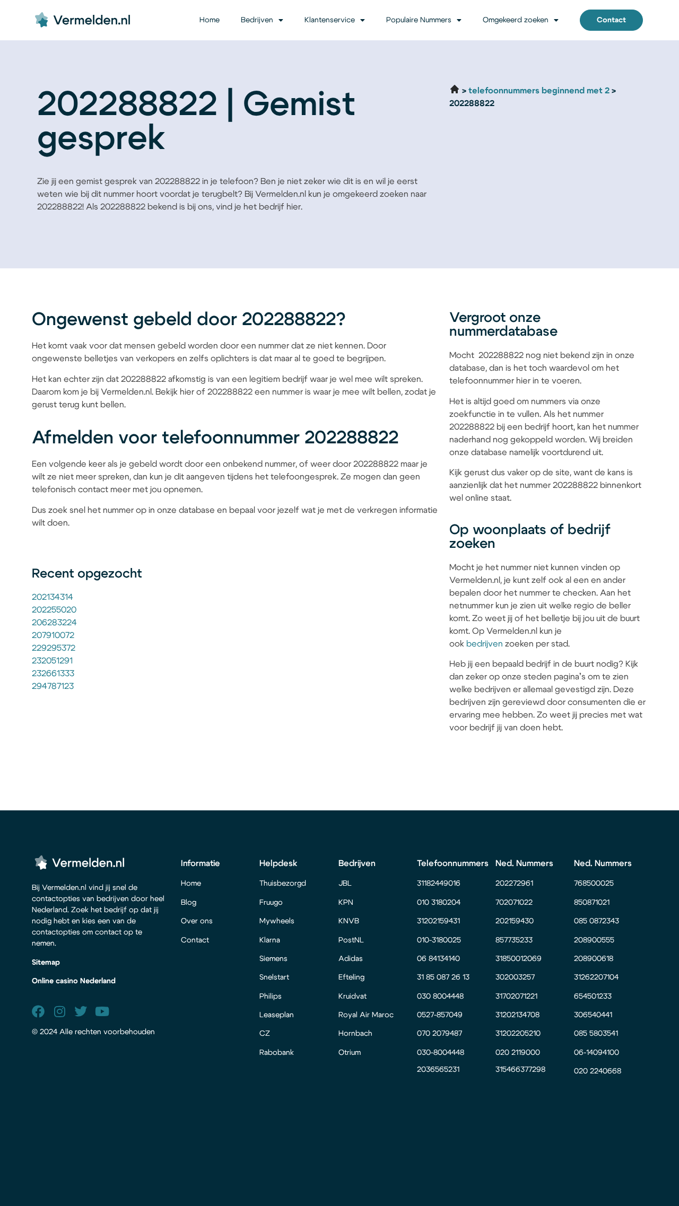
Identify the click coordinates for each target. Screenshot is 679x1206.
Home (209, 20)
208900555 (594, 940)
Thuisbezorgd (282, 883)
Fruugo (271, 902)
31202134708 (517, 1015)
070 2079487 (439, 1033)
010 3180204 (438, 902)
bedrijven (484, 644)
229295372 (53, 648)
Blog (188, 902)
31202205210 (518, 1033)
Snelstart (274, 977)
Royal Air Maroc (367, 1015)
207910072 (53, 635)
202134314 (52, 597)
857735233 (514, 940)
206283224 (54, 622)
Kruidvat (352, 996)
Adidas (350, 959)
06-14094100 (596, 1052)
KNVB (348, 921)
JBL (345, 883)
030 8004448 (440, 996)
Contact (195, 940)
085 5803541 (596, 1033)
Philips (270, 996)
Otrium (349, 1052)
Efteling (351, 977)
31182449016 (438, 883)
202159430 (515, 921)
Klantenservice (329, 20)
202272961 (514, 883)
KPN (345, 902)
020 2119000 (517, 1052)
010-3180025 (439, 940)
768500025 (594, 883)
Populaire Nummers (418, 20)
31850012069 (518, 959)
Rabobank (276, 1052)
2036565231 (438, 1069)
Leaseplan (276, 1015)
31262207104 (596, 977)
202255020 (54, 610)
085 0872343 (596, 921)
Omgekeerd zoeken (516, 20)
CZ (264, 1033)
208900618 (593, 959)
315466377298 (520, 1069)
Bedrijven (257, 20)
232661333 (53, 673)
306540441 (593, 1015)
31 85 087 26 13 (443, 977)
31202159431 (438, 921)
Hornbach (355, 1033)
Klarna (269, 940)
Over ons (197, 921)
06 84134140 (438, 959)
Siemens (273, 959)
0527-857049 (440, 1015)
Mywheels (276, 921)
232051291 (52, 661)
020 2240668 (597, 1071)
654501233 (593, 996)
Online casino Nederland (74, 981)
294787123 (53, 686)
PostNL (351, 940)
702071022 (515, 902)
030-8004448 (440, 1052)
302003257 (515, 977)
